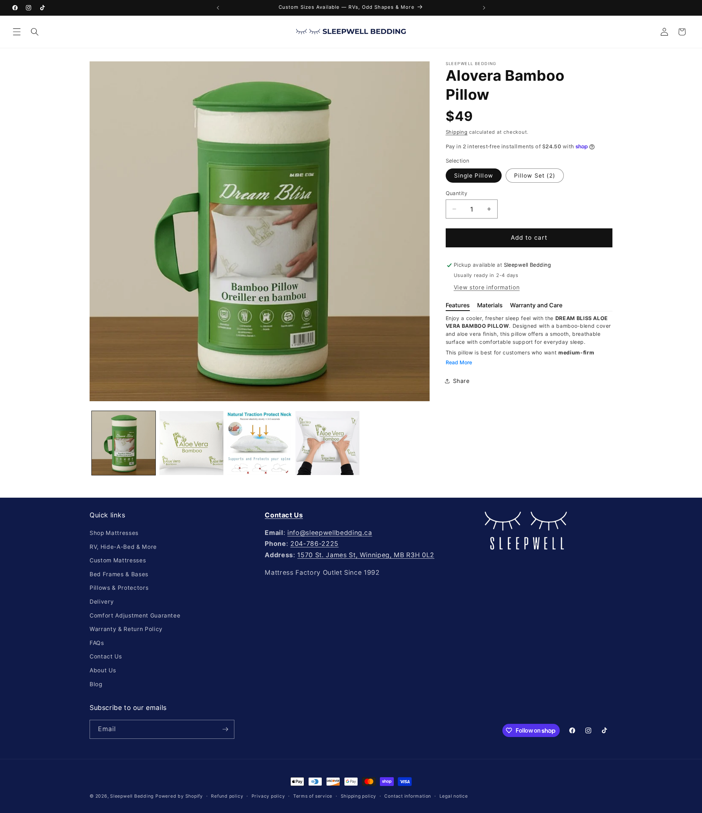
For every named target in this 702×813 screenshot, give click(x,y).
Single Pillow (473, 175)
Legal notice (453, 796)
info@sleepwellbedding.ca (329, 532)
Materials (490, 305)
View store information (487, 287)
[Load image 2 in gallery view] (191, 443)
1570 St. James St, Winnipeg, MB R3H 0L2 (365, 555)
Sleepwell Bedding (132, 796)
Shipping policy (359, 796)
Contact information (407, 796)
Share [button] (461, 380)
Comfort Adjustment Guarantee (135, 615)
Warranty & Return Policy (126, 629)
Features (458, 305)
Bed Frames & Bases (119, 574)
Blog (96, 684)
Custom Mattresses (118, 560)
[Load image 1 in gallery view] (124, 443)
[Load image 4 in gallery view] (327, 443)
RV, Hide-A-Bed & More (123, 546)
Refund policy (227, 796)
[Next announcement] (484, 7)
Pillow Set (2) (534, 175)
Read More (459, 362)
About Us (103, 670)
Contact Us (106, 656)
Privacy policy (268, 796)
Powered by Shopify (179, 796)
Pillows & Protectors (119, 587)
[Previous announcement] (218, 7)
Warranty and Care (536, 305)
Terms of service (312, 796)
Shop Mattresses (114, 532)
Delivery (102, 601)
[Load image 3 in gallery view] (259, 443)
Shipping (457, 132)
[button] (17, 32)
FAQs (97, 642)
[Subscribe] (225, 729)
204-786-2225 (314, 543)
